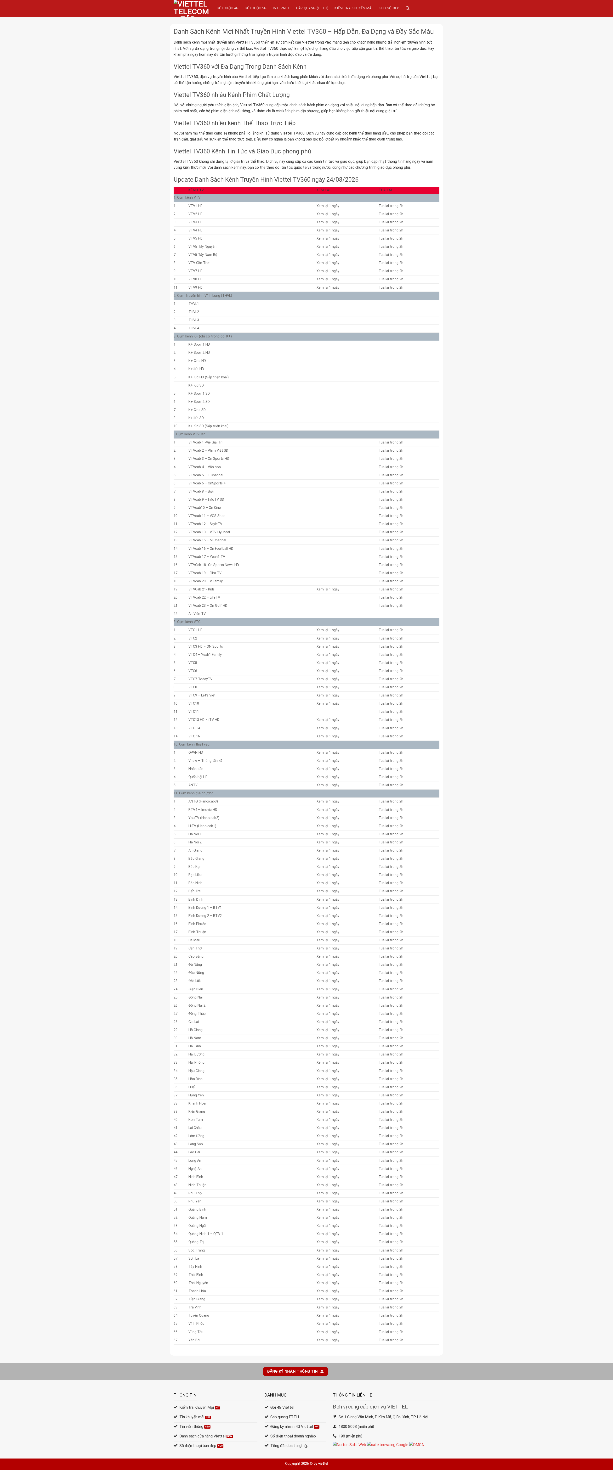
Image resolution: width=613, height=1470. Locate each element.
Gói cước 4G (227, 8)
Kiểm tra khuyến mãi (353, 8)
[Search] (407, 8)
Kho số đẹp (389, 8)
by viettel (321, 1464)
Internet (281, 8)
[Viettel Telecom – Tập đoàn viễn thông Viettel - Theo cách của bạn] (192, 8)
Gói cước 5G (256, 8)
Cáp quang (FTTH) (312, 8)
